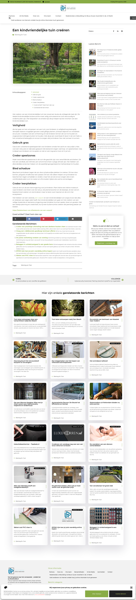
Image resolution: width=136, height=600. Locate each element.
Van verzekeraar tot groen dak (101, 486)
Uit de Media (91, 572)
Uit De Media (23, 16)
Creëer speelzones (38, 97)
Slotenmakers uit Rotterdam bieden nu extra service (105, 403)
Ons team (47, 16)
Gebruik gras (37, 94)
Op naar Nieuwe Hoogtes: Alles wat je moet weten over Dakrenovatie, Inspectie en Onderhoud (28, 404)
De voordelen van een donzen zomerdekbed (101, 445)
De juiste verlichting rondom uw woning (32, 238)
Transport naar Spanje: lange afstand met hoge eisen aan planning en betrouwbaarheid (109, 156)
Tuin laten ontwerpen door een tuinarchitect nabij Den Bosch (26, 320)
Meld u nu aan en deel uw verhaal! (106, 226)
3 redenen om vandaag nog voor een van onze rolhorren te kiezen (67, 445)
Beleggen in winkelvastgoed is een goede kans (34, 244)
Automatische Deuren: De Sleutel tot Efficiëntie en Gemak (66, 403)
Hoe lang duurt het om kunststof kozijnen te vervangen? (26, 361)
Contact (58, 16)
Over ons (36, 16)
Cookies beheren (121, 594)
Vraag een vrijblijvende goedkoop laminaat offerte (35, 231)
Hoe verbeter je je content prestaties (108, 114)
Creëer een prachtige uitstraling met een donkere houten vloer (40, 226)
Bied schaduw (37, 100)
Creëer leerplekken (39, 102)
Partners (12, 16)
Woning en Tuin (21, 35)
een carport (39, 198)
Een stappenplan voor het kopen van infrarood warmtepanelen (66, 361)
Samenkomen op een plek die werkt (108, 144)
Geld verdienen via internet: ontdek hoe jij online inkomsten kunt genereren (37, 20)
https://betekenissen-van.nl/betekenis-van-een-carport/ (32, 210)
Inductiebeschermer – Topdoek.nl (26, 444)
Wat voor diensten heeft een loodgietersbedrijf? (25, 486)
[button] (131, 588)
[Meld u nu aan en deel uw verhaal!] (106, 220)
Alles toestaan (96, 594)
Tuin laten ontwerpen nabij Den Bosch (66, 319)
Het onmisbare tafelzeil (99, 361)
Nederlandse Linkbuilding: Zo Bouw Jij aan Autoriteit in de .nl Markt (89, 16)
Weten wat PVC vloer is (25, 255)
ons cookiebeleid (39, 594)
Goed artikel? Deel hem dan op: (44, 105)
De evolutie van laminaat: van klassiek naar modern (104, 320)
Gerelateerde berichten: (41, 107)
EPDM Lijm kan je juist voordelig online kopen (34, 251)
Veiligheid (36, 92)
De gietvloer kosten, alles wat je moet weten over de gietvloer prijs (66, 486)
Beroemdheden (79, 572)
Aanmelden (101, 572)
